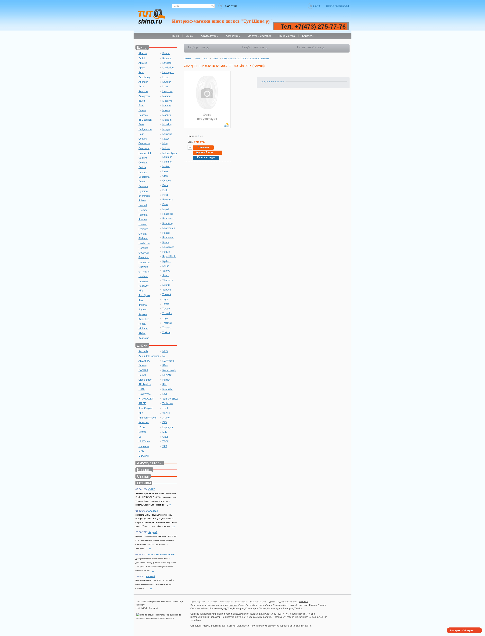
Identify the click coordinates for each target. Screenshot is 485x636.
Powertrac (167, 199)
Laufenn (166, 81)
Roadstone (168, 237)
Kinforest (143, 328)
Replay (166, 379)
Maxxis (166, 110)
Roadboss (167, 213)
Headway (143, 285)
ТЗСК (165, 441)
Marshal (166, 96)
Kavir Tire (143, 319)
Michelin (166, 119)
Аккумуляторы (149, 463)
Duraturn (143, 186)
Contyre (142, 157)
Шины (142, 47)
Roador (166, 232)
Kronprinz (143, 422)
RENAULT (168, 375)
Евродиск (167, 427)
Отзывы (144, 483)
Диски (142, 345)
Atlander (143, 81)
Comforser (144, 143)
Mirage (166, 129)
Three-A (166, 294)
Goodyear (143, 252)
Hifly (140, 290)
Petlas (165, 190)
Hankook (143, 281)
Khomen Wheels (147, 417)
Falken (142, 200)
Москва (233, 605)
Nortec (166, 166)
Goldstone (144, 243)
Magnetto (143, 446)
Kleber (142, 333)
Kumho (166, 53)
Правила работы (198, 602)
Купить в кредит (206, 157)
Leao (165, 86)
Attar (141, 86)
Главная (187, 58)
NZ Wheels (168, 360)
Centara (142, 138)
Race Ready (169, 370)
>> (170, 505)
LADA (141, 427)
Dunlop (142, 181)
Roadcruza (168, 218)
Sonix (165, 275)
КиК (164, 431)
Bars (141, 105)
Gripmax (143, 266)
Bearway (143, 115)
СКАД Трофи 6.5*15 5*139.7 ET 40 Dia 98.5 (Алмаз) (245, 58)
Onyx (165, 171)
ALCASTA (144, 360)
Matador (166, 105)
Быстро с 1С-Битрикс (462, 630)
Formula (142, 214)
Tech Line (167, 403)
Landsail (166, 62)
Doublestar (144, 176)
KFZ (140, 412)
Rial (164, 384)
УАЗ (164, 446)
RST (164, 394)
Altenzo (142, 53)
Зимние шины (241, 602)
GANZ (141, 389)
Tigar (165, 299)
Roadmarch (168, 228)
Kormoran (143, 338)
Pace (165, 185)
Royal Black (169, 256)
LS (140, 436)
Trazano (166, 327)
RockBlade (168, 247)
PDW (165, 365)
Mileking (166, 124)
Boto (141, 124)
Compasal (143, 148)
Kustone (166, 58)
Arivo (141, 72)
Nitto (164, 143)
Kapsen (142, 314)
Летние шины (226, 602)
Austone (143, 91)
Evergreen (144, 195)
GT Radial (143, 271)
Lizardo (142, 431)
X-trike (166, 417)
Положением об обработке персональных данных (277, 625)
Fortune (142, 219)
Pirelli (165, 194)
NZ (164, 356)
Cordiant (143, 162)
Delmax (142, 172)
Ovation (166, 180)
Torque (166, 308)
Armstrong (144, 77)
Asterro (142, 365)
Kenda (142, 323)
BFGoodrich (145, 119)
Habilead (143, 276)
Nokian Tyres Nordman (169, 155)
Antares (142, 62)
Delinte (142, 167)
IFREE (142, 403)
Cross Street (145, 379)
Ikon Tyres (144, 295)
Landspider (168, 67)
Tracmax (167, 322)
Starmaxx (167, 280)
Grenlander (144, 262)
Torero (165, 303)
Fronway (143, 229)
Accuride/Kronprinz (148, 356)
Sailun (165, 266)
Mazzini (166, 115)
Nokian (166, 148)
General (142, 233)
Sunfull (166, 284)
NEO (165, 351)
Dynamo (143, 191)
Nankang (167, 134)
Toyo (165, 318)
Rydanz (166, 261)
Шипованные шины (258, 602)
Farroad (142, 205)
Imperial (142, 304)
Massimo (167, 100)
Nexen (165, 138)
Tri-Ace (166, 332)
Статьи (143, 476)
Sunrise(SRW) (170, 398)
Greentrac (143, 257)
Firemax (142, 210)
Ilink (140, 300)
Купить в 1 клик (204, 152)
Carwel (142, 375)
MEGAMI (143, 455)
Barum (142, 110)
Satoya (166, 270)
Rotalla (166, 251)
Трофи (215, 58)
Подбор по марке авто (287, 602)
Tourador (167, 313)
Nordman (167, 161)
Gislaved (143, 238)
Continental (144, 153)
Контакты (303, 601)
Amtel (141, 58)
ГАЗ (164, 422)
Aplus (141, 67)
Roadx (165, 242)
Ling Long (167, 91)
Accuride (143, 351)
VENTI (166, 412)
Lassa (165, 77)
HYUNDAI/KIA (146, 398)
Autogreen (144, 96)
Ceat (141, 134)
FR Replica (144, 384)
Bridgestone (145, 129)
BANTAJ (143, 370)
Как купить (213, 602)
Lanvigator (168, 72)
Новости (144, 470)
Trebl (165, 408)
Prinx (165, 204)
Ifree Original (145, 408)
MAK (141, 451)
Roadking (167, 223)
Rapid (165, 209)
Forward (142, 224)
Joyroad (142, 309)
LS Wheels (144, 441)
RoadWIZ (167, 389)
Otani (165, 175)
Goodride (143, 248)
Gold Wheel (144, 394)
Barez (141, 100)
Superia (166, 289)
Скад (165, 436)
